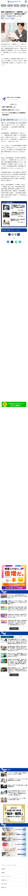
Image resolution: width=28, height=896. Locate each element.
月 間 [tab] (20, 636)
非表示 (14, 104)
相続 (16, 5)
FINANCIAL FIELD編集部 (9, 18)
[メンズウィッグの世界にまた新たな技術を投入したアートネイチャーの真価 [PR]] (14, 776)
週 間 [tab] (7, 636)
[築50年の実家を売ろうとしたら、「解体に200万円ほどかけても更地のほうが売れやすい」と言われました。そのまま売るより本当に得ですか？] (4, 669)
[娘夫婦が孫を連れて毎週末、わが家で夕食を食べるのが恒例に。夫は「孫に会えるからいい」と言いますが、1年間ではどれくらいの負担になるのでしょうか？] (4, 648)
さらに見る (14, 628)
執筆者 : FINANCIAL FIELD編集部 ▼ (14, 97)
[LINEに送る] (16, 242)
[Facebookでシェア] (8, 242)
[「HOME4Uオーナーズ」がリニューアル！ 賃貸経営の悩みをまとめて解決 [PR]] (14, 782)
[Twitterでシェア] (12, 242)
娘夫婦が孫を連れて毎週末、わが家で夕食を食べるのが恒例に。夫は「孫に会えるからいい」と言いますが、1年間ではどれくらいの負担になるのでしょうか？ (17, 648)
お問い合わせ (4, 883)
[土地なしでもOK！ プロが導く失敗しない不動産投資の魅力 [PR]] (14, 787)
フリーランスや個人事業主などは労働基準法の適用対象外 (13, 113)
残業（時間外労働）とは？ (9, 106)
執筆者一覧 (3, 887)
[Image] (14, 404)
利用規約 (3, 872)
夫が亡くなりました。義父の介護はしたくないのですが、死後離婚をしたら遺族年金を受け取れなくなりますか (17, 655)
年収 (10, 5)
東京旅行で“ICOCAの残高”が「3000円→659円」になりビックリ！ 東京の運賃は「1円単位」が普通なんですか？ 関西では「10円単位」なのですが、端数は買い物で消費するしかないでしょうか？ (17, 662)
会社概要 (3, 868)
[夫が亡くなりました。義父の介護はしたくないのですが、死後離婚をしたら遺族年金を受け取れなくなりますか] (4, 655)
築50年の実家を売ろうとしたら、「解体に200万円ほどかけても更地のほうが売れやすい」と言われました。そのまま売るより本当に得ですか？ (17, 670)
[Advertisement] (14, 81)
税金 (23, 5)
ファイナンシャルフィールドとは (8, 865)
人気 (3, 5)
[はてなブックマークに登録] (20, 242)
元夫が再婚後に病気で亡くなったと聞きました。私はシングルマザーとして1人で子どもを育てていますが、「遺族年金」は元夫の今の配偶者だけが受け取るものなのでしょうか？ (17, 641)
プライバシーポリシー (6, 876)
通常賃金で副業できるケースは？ (11, 109)
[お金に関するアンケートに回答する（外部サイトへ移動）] (14, 813)
